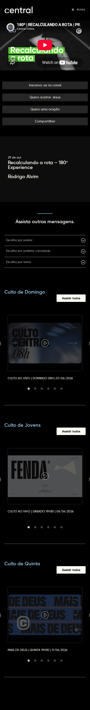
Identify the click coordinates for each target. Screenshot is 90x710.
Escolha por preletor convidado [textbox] (28, 251)
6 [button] (61, 388)
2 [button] (35, 388)
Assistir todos (71, 298)
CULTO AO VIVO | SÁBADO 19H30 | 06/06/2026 (41, 511)
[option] (45, 343)
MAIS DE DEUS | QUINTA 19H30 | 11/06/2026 (38, 650)
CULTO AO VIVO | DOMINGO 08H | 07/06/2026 (40, 378)
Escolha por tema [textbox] (18, 262)
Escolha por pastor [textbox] (19, 240)
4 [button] (48, 388)
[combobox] (45, 240)
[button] (45, 85)
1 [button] (28, 388)
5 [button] (55, 388)
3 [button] (42, 388)
